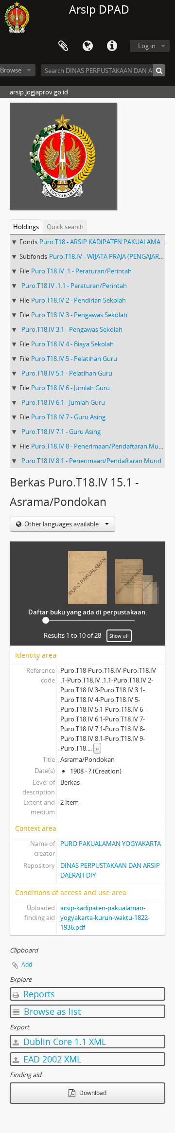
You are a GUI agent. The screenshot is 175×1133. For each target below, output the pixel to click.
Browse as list (51, 1011)
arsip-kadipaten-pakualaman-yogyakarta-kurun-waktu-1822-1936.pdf (105, 917)
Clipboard (63, 46)
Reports (38, 994)
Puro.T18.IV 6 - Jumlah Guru (70, 387)
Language (87, 46)
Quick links (112, 46)
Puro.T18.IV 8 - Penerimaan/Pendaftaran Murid (98, 446)
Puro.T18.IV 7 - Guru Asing (68, 417)
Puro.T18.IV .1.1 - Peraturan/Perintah (74, 285)
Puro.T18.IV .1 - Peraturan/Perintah (81, 271)
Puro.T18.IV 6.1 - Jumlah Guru (63, 402)
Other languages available (61, 524)
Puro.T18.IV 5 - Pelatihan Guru (74, 358)
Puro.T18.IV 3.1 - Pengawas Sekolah (71, 329)
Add (26, 964)
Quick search (65, 226)
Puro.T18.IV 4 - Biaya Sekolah (72, 344)
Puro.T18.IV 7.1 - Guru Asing (61, 431)
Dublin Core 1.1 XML (63, 1041)
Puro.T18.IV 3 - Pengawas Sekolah (79, 314)
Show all (119, 635)
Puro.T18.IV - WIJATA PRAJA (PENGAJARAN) (109, 256)
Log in (147, 45)
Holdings (26, 226)
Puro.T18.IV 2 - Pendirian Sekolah (78, 300)
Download (92, 1093)
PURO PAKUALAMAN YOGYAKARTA (110, 843)
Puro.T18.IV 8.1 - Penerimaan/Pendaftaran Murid (91, 460)
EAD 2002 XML (51, 1059)
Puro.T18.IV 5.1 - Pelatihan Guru (66, 373)
